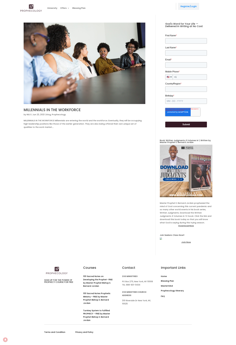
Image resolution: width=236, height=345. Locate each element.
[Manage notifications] (5, 339)
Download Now (186, 225)
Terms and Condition (54, 332)
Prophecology (59, 114)
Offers (63, 8)
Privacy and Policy (84, 332)
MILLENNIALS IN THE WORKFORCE (52, 109)
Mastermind (167, 286)
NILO (29, 114)
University (52, 8)
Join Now (186, 242)
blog (48, 114)
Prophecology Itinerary (172, 290)
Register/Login (189, 6)
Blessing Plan (78, 8)
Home (164, 276)
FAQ (163, 296)
